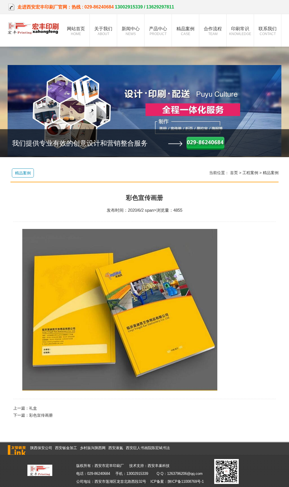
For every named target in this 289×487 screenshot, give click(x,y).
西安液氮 (115, 448)
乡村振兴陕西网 (93, 448)
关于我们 (103, 31)
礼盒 (33, 408)
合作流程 (213, 31)
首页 (234, 172)
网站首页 (76, 31)
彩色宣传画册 (41, 415)
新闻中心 (131, 31)
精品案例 (185, 31)
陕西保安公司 (41, 448)
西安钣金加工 (66, 448)
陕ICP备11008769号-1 (186, 481)
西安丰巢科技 (159, 466)
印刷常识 (240, 31)
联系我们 (268, 31)
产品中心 (158, 31)
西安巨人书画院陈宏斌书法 (148, 448)
